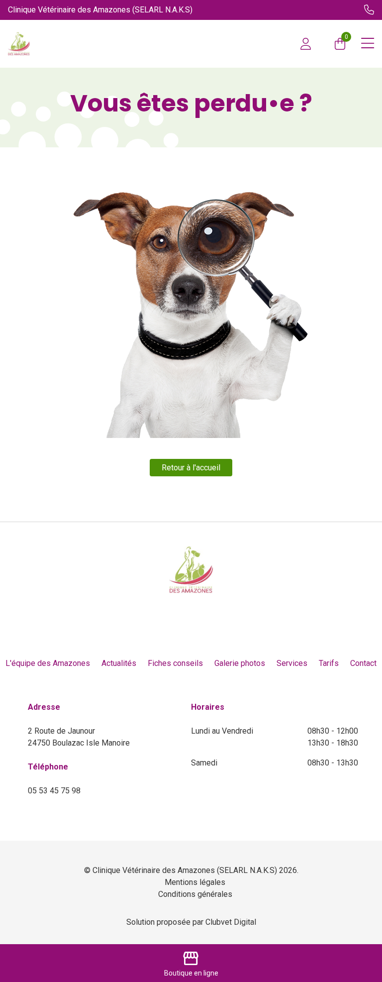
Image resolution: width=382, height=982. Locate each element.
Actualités (118, 663)
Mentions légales (195, 882)
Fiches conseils (175, 663)
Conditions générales (195, 894)
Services (292, 663)
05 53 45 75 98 (54, 790)
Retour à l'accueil (191, 467)
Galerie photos (239, 663)
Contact (363, 663)
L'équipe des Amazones (47, 663)
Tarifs (329, 663)
